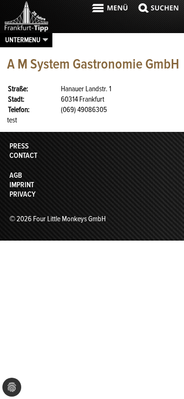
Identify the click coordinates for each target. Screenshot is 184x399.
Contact (23, 155)
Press (19, 146)
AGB (15, 175)
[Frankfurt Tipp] (26, 30)
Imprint (21, 185)
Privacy (22, 194)
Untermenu (23, 39)
